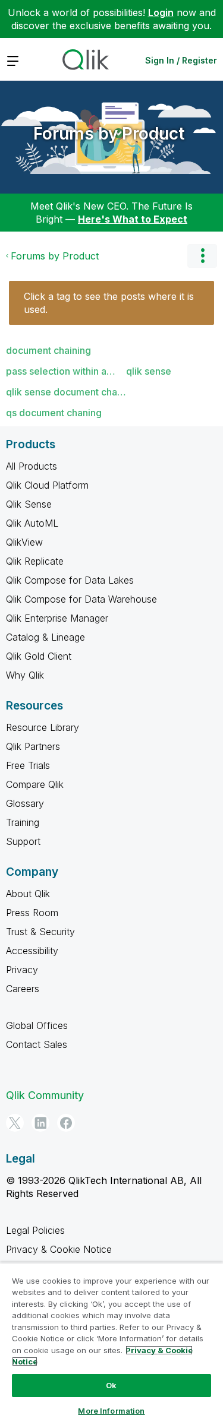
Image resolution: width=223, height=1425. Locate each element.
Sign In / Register (181, 60)
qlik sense (148, 371)
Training (22, 822)
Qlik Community (45, 1095)
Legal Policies (35, 1230)
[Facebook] (66, 1123)
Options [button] (202, 256)
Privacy (22, 970)
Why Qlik (25, 675)
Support (23, 841)
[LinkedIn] (40, 1123)
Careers (22, 989)
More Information (111, 1411)
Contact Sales (36, 1044)
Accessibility (32, 951)
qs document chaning (54, 413)
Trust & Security (40, 932)
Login (161, 12)
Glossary (25, 803)
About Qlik (28, 894)
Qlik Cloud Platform (47, 485)
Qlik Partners (33, 746)
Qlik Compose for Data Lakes (70, 580)
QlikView (24, 542)
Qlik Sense (29, 504)
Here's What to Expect (132, 219)
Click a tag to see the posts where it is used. (109, 302)
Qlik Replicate (35, 561)
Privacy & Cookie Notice (59, 1249)
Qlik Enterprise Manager (57, 618)
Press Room (32, 913)
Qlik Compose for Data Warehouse (81, 599)
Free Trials (28, 765)
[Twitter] (15, 1123)
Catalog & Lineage (45, 637)
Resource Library (42, 727)
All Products (31, 466)
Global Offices (37, 1025)
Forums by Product (108, 134)
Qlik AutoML (32, 523)
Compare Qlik (35, 784)
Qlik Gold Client (38, 656)
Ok (111, 1385)
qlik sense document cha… (66, 392)
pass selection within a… (60, 371)
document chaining (48, 350)
